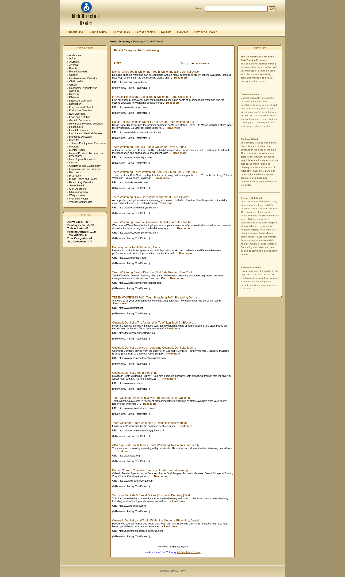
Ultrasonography (78, 192)
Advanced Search (205, 32)
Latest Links (121, 32)
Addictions (75, 55)
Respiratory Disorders (82, 182)
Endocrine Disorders (81, 110)
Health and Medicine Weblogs (86, 123)
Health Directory (120, 41)
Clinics (73, 84)
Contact (182, 32)
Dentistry (138, 41)
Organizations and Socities (84, 169)
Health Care (76, 126)
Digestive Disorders (80, 100)
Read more (181, 77)
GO (272, 9)
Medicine (74, 146)
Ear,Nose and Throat (81, 107)
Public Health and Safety (83, 178)
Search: (199, 8)
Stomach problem (251, 267)
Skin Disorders (77, 188)
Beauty (73, 68)
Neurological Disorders (82, 159)
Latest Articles (145, 32)
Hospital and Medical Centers (86, 133)
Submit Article (98, 32)
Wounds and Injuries (80, 201)
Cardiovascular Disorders (84, 78)
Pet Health (75, 172)
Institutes (74, 140)
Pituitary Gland (249, 139)
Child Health (76, 81)
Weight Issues (77, 195)
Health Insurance (79, 130)
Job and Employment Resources (88, 143)
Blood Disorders (78, 71)
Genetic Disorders (79, 120)
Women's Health (78, 198)
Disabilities (75, 103)
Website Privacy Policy (173, 570)
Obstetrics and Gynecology (85, 165)
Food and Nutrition (79, 117)
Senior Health (76, 185)
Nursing (73, 162)
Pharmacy (75, 175)
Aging (72, 58)
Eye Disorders (77, 113)
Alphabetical (203, 63)
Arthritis (73, 65)
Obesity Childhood (251, 198)
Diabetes (74, 97)
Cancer (73, 74)
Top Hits (166, 32)
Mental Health (77, 149)
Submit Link (75, 32)
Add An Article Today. (189, 552)
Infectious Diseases (80, 136)
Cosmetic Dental (250, 94)
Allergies (74, 61)
